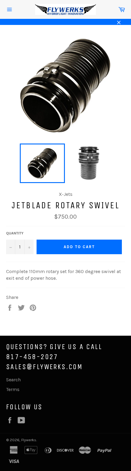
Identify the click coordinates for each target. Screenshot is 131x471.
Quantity (14, 233)
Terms (12, 389)
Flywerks (28, 440)
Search (13, 380)
